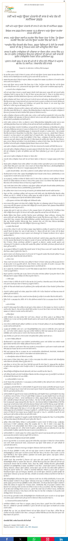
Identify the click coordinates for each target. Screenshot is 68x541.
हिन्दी (30, 527)
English (22, 527)
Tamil (17, 527)
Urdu (26, 527)
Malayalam (35, 527)
